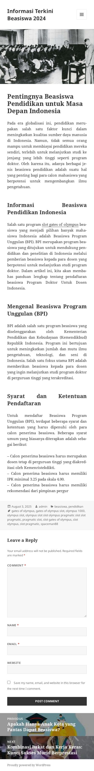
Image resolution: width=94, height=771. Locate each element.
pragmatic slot (32, 519)
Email (13, 644)
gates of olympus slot (50, 511)
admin (43, 506)
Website (14, 663)
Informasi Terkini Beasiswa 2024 (30, 14)
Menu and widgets (82, 19)
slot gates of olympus (60, 224)
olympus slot (15, 515)
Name (13, 625)
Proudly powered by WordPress (28, 765)
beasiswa (60, 506)
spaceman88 (49, 524)
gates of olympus (23, 511)
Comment (16, 565)
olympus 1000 (75, 511)
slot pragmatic (29, 524)
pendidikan (75, 506)
